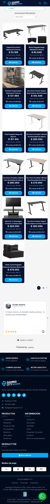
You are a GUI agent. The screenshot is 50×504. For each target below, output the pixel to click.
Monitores (7, 432)
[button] (46, 3)
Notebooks (7, 423)
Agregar (14, 62)
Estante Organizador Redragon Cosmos (13, 92)
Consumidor (34, 483)
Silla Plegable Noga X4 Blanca (13, 135)
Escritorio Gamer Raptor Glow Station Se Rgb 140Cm (36, 222)
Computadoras (8, 420)
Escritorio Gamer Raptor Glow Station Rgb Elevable (37, 92)
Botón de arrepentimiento (36, 438)
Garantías (30, 426)
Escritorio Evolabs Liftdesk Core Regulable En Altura (13, 179)
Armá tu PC (31, 420)
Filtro (12, 8)
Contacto (30, 435)
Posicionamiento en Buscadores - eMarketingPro (24, 502)
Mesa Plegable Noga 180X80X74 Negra (37, 48)
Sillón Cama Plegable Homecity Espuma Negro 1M (13, 266)
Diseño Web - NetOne (14, 499)
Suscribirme (25, 455)
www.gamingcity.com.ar (39, 489)
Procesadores (8, 429)
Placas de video (9, 426)
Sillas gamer (7, 435)
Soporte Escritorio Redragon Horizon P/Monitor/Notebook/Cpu (13, 48)
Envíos (29, 429)
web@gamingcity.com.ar (21, 489)
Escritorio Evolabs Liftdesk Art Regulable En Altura (36, 135)
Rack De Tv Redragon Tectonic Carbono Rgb (13, 222)
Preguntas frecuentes (35, 432)
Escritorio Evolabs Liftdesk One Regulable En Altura (36, 179)
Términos (15, 483)
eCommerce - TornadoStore (32, 499)
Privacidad (24, 483)
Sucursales (31, 423)
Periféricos (7, 438)
